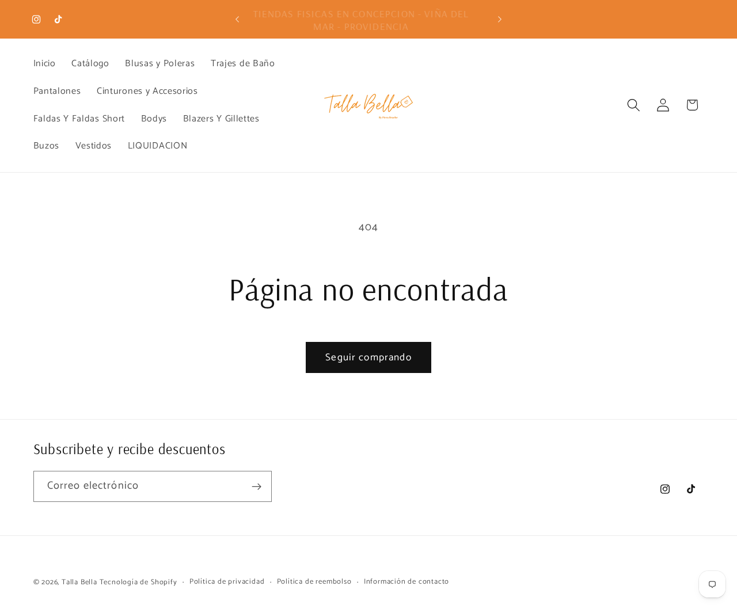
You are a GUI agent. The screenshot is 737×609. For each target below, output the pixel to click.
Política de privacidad (227, 582)
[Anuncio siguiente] (499, 19)
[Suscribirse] (256, 487)
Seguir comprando (368, 357)
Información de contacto (407, 582)
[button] (633, 105)
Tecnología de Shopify (138, 582)
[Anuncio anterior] (237, 19)
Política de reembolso (314, 582)
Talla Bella (79, 582)
